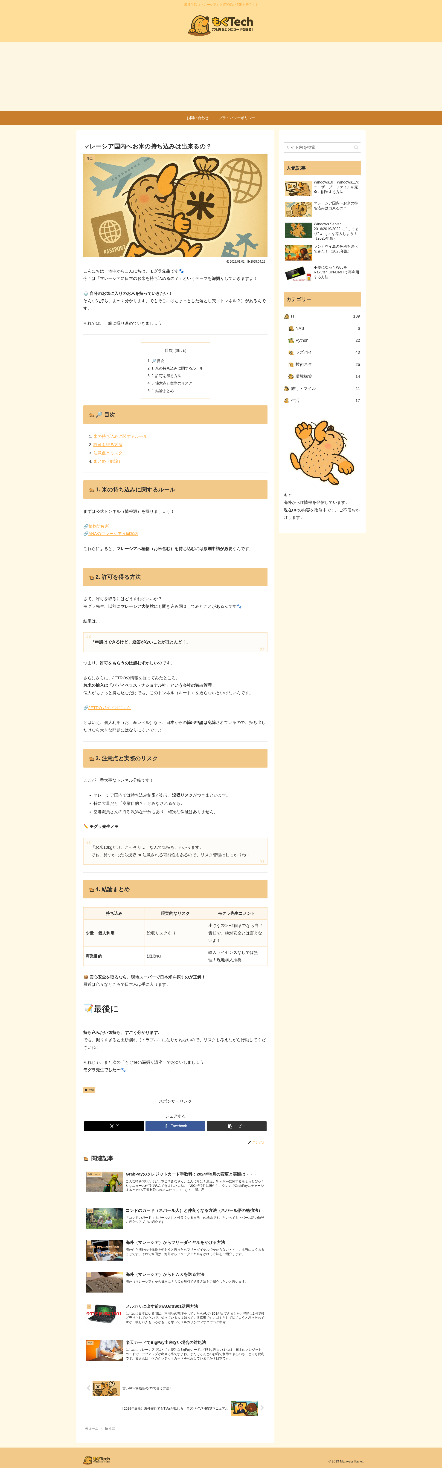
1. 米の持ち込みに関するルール (177, 368)
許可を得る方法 (107, 444)
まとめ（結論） (107, 461)
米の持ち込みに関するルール (120, 436)
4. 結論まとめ (162, 391)
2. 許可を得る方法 (166, 376)
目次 (169, 350)
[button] (237, 1126)
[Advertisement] (221, 76)
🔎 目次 (157, 361)
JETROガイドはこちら (109, 707)
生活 (91, 1090)
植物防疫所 (98, 526)
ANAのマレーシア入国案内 (113, 533)
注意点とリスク (107, 453)
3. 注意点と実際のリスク (171, 383)
